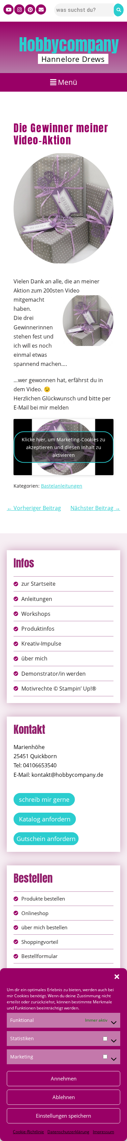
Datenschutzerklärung (68, 1132)
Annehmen (64, 1078)
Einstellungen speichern (63, 1115)
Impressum (103, 1132)
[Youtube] (8, 9)
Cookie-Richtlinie (28, 1132)
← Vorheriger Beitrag (34, 508)
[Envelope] (41, 9)
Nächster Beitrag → (95, 508)
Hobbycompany (69, 44)
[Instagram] (19, 9)
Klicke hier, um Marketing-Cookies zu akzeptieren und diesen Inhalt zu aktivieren (63, 447)
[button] (116, 976)
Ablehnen (63, 1097)
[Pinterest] (30, 9)
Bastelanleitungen (61, 486)
